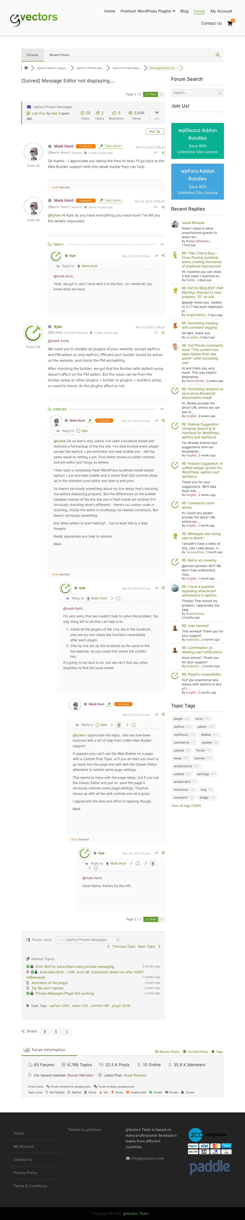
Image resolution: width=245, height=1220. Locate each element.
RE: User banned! (195, 626)
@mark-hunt (63, 276)
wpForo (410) (60, 1006)
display (206, 734)
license (199, 758)
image (204, 797)
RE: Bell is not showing (199, 560)
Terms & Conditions (30, 1186)
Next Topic (147, 946)
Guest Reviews (193, 223)
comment (181, 797)
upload (179, 750)
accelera (192, 337)
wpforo (179, 726)
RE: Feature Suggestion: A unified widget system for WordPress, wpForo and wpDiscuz (202, 469)
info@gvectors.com (147, 1158)
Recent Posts (59, 55)
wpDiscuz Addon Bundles (198, 141)
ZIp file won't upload (47, 988)
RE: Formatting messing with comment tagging (200, 325)
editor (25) (80, 1006)
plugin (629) (121, 1006)
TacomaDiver (195, 552)
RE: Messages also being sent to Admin (201, 536)
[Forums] (26, 68)
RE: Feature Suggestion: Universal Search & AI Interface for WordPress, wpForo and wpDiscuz (201, 430)
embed (179, 774)
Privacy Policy (25, 1172)
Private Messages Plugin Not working (65, 993)
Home (109, 11)
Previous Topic (123, 946)
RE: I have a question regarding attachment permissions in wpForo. (199, 590)
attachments (183, 766)
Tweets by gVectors (84, 1129)
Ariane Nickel (195, 381)
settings (203, 774)
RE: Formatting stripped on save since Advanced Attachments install (202, 393)
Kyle (54, 113)
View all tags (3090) (186, 806)
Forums (32, 55)
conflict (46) (100, 1006)
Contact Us (211, 23)
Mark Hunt (63, 146)
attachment (182, 782)
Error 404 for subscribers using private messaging (75, 966)
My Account (221, 11)
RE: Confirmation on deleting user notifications (202, 650)
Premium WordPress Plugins (146, 11)
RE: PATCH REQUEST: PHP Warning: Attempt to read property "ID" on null (202, 292)
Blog (184, 11)
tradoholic (193, 639)
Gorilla (190, 280)
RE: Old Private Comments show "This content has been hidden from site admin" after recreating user (202, 354)
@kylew (54, 215)
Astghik (191, 416)
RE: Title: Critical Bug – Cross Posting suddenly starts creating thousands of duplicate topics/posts (202, 259)
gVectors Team (136, 1213)
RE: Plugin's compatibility (201, 674)
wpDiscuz (181, 734)
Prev (152, 94)
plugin (178, 719)
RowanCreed (195, 613)
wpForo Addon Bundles (198, 181)
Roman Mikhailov (197, 241)
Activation (181, 789)
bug (203, 789)
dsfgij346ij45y (196, 315)
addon (202, 726)
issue (178, 758)
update (206, 742)
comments (181, 742)
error (199, 719)
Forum (199, 11)
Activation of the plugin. (50, 983)
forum (200, 750)
